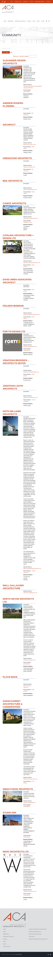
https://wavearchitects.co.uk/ (29, 891)
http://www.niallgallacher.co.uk (30, 592)
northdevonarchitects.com (29, 660)
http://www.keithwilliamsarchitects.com (32, 568)
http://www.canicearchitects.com (30, 218)
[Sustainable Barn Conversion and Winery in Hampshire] (12, 66)
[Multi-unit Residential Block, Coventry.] (12, 791)
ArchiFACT (9, 124)
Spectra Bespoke (18, 954)
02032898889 (26, 806)
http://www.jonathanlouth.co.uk (30, 397)
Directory (15, 56)
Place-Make (10, 677)
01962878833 (26, 91)
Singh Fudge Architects (18, 789)
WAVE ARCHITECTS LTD (16, 851)
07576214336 (26, 895)
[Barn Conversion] (12, 604)
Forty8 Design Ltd (14, 331)
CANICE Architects (14, 203)
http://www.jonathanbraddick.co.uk (31, 372)
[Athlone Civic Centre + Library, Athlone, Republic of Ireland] (10, 416)
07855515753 (26, 663)
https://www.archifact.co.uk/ (29, 144)
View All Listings (23, 56)
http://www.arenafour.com (29, 167)
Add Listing (32, 56)
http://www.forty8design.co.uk (30, 346)
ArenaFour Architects (17, 158)
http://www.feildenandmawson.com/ (31, 314)
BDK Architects (12, 181)
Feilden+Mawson (13, 305)
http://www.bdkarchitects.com (30, 189)
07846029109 (26, 837)
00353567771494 (27, 222)
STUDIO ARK (9, 812)
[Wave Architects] (12, 854)
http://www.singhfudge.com (29, 802)
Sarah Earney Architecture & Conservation (12, 704)
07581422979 (26, 350)
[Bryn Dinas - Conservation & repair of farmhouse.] (12, 241)
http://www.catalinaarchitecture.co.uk (31, 262)
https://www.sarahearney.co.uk (30, 779)
